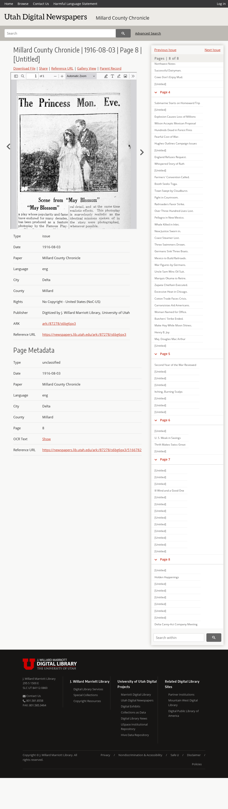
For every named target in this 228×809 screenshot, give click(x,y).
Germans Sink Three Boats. (171, 251)
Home (8, 4)
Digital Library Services (88, 689)
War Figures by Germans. (170, 265)
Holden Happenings (167, 577)
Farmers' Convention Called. (172, 177)
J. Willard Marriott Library (39, 679)
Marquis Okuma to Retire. (170, 278)
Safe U (175, 755)
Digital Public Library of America (183, 713)
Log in (221, 4)
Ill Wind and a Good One (169, 490)
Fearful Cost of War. (167, 137)
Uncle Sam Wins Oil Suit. (170, 271)
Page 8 (165, 559)
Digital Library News (134, 718)
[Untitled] (160, 84)
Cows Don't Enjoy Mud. (169, 77)
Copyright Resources (87, 701)
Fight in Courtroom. (166, 197)
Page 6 (165, 420)
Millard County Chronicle (122, 18)
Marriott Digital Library (136, 694)
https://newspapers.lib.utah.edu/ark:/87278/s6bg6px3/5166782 (92, 450)
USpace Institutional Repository (134, 726)
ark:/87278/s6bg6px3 (59, 323)
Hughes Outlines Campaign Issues (176, 143)
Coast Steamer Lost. (167, 238)
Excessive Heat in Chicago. (171, 292)
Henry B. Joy (162, 332)
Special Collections (85, 695)
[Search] (123, 33)
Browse (23, 4)
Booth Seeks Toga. (166, 184)
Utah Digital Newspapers (137, 700)
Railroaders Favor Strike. (170, 204)
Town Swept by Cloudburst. (171, 191)
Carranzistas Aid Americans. (172, 305)
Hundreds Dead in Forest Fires (173, 130)
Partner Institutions (181, 694)
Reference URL (62, 68)
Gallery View (86, 68)
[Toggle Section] (155, 92)
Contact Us (41, 4)
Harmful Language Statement (75, 4)
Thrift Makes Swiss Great (170, 444)
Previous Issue (165, 50)
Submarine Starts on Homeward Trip (177, 103)
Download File (24, 68)
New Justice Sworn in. (168, 231)
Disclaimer (194, 755)
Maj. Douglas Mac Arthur (170, 339)
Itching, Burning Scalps (169, 392)
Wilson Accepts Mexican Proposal (175, 123)
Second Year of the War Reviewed (175, 365)
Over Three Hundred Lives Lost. (174, 211)
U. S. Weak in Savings (168, 438)
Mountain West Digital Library (183, 702)
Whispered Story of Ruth (169, 164)
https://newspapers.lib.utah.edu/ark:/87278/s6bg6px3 (84, 334)
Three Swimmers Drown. (170, 244)
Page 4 (165, 92)
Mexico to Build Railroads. (170, 258)
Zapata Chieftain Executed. (171, 285)
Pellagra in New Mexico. (169, 217)
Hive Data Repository (135, 735)
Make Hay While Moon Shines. (173, 325)
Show (46, 439)
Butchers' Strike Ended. (169, 319)
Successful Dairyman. (168, 70)
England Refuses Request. (170, 157)
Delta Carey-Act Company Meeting (176, 624)
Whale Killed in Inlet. (167, 224)
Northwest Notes (165, 64)
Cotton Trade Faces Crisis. (171, 298)
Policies (197, 764)
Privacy (105, 755)
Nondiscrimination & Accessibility (140, 755)
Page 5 (165, 354)
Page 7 (165, 459)
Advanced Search (148, 33)
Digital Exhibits (130, 706)
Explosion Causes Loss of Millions (175, 117)
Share (43, 68)
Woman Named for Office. (171, 312)
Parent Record (110, 68)
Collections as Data (133, 712)
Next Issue (212, 50)
